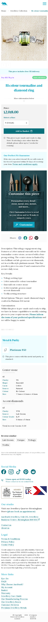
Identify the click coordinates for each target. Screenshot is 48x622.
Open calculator (39, 77)
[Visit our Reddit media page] (33, 472)
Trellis (5, 445)
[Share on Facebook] (25, 238)
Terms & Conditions (10, 539)
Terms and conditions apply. (25, 164)
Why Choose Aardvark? (12, 584)
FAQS (3, 581)
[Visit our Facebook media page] (3, 472)
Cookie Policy (7, 544)
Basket (4, 590)
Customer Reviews (10, 605)
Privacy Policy (7, 542)
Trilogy (32, 440)
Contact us (6, 525)
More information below (24, 98)
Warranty (5, 593)
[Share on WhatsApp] (31, 238)
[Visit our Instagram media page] (11, 472)
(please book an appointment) (21, 511)
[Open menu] (44, 3)
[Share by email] (20, 238)
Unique (20, 440)
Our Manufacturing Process (14, 599)
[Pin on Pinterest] (36, 238)
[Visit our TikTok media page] (18, 472)
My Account (6, 587)
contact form (28, 482)
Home (3, 11)
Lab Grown (8, 440)
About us (5, 528)
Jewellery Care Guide (11, 596)
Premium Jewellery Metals (14, 608)
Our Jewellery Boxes (11, 602)
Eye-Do (4, 578)
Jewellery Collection (18, 11)
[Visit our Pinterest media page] (25, 472)
